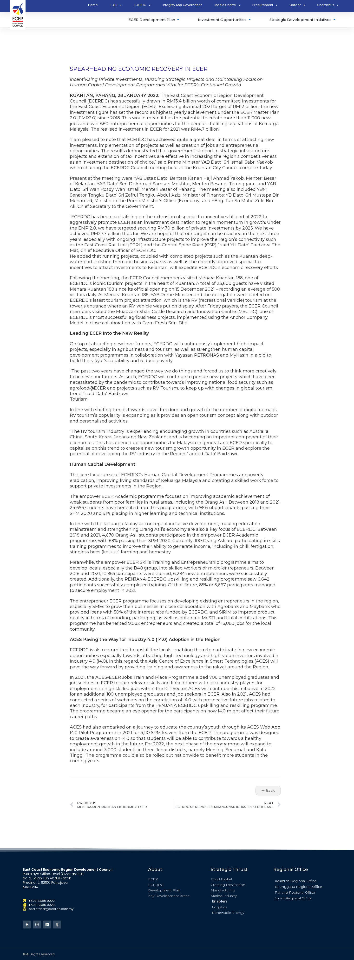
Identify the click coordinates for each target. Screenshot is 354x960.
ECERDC (140, 5)
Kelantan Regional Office (295, 881)
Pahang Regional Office (295, 892)
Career (295, 5)
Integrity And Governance (183, 5)
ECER (114, 5)
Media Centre (225, 5)
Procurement (262, 5)
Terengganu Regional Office (298, 886)
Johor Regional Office (293, 898)
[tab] (154, 20)
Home (93, 5)
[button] (302, 880)
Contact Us (325, 5)
